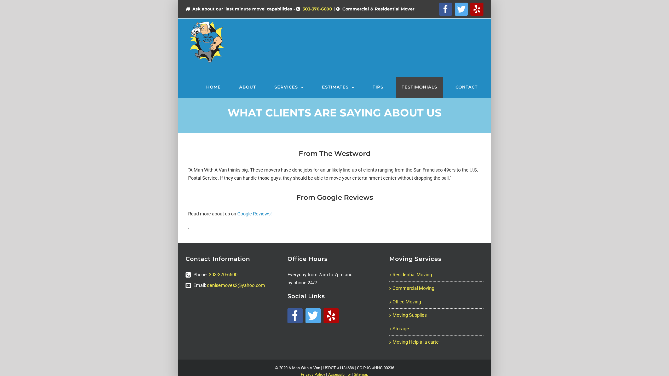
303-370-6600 (317, 9)
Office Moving (407, 301)
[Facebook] (295, 315)
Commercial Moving (413, 288)
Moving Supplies (410, 315)
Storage (401, 328)
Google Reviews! (254, 213)
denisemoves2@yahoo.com (236, 285)
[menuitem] (216, 87)
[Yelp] (331, 315)
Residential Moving (412, 274)
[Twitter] (313, 315)
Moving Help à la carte (416, 342)
